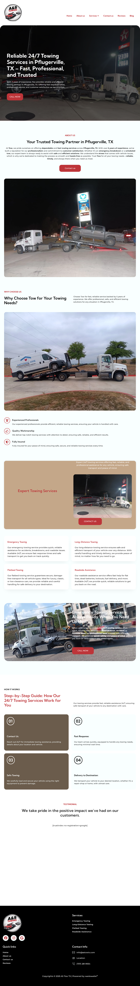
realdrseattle (91, 976)
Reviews (121, 16)
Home (69, 16)
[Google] (22, 938)
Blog (132, 16)
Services (93, 16)
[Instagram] (14, 938)
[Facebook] (6, 938)
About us (80, 16)
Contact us (108, 16)
